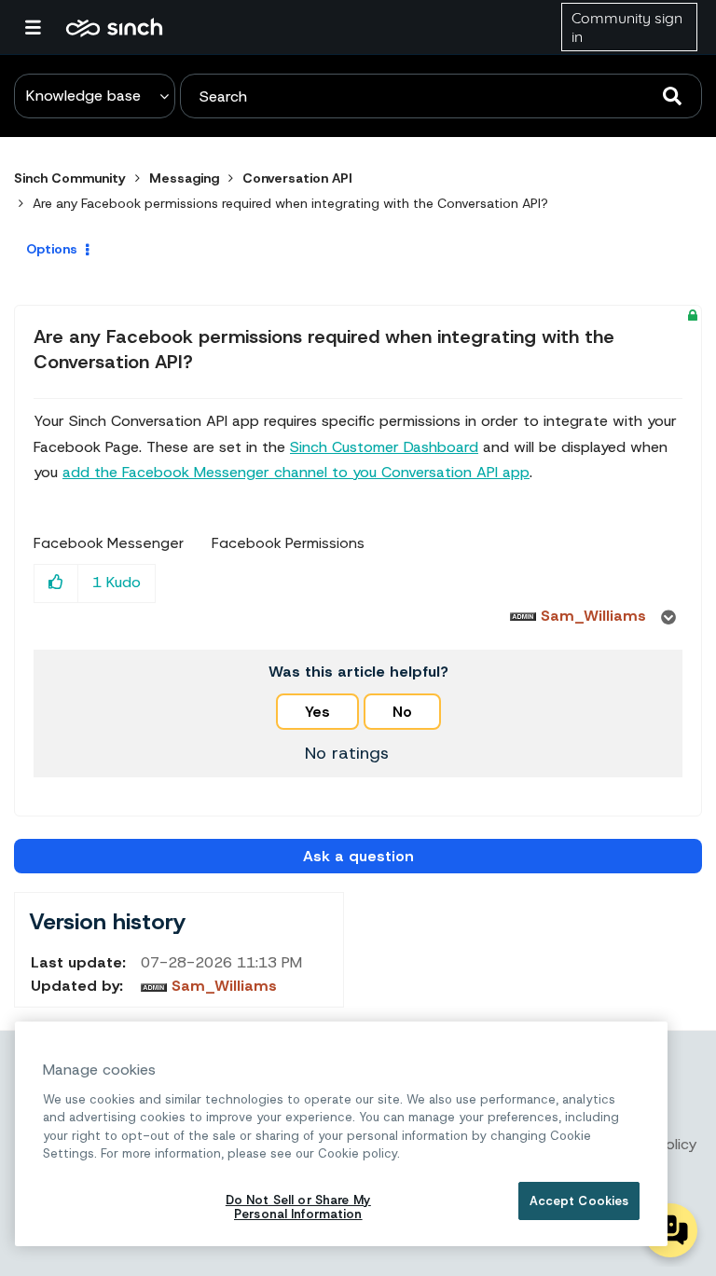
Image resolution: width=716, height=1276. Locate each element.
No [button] (402, 711)
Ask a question (358, 856)
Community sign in (626, 27)
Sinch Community (114, 27)
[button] (56, 583)
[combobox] (441, 96)
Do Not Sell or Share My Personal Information (298, 1207)
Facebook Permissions (288, 543)
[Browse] (42, 27)
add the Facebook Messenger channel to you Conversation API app (296, 472)
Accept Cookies (579, 1201)
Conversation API (297, 178)
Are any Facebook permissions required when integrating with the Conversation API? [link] (290, 203)
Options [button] (51, 248)
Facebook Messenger (109, 543)
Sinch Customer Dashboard (384, 447)
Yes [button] (317, 711)
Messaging (184, 178)
